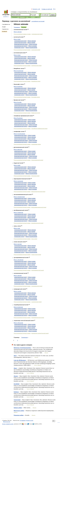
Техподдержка (23, 420)
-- (40, 333)
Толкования (14, 17)
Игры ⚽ (37, 17)
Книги (29, 17)
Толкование (17, 27)
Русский (3, 26)
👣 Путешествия (6, 421)
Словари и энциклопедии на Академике (24, 12)
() (16, 384)
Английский (4, 31)
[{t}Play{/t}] (28, 29)
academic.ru (6, 16)
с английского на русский (37, 21)
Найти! (53, 14)
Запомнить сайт (36, 9)
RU (54, 9)
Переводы (22, 17)
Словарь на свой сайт (47, 9)
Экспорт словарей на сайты (7, 423)
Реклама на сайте (29, 420)
